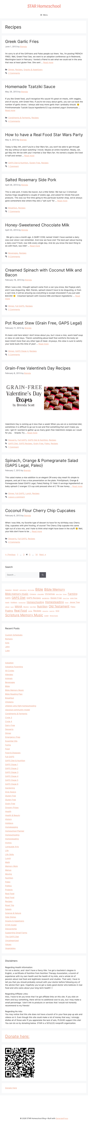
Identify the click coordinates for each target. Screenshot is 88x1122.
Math (7, 862)
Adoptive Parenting (14, 667)
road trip (51, 611)
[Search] (42, 575)
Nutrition (42, 606)
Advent (15, 590)
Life (7, 850)
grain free (73, 598)
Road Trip (9, 905)
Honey (67, 602)
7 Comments (14, 211)
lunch (12, 607)
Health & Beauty (12, 815)
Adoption (8, 590)
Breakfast (12, 208)
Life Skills (9, 854)
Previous (10, 554)
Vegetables (10, 948)
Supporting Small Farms (16, 933)
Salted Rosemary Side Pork (30, 179)
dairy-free (59, 594)
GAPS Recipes (25, 443)
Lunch (28, 493)
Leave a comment (16, 497)
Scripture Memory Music (24, 615)
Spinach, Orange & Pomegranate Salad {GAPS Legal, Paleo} (41, 463)
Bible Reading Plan (13, 694)
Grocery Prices (12, 807)
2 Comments (14, 73)
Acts (7, 643)
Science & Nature (13, 913)
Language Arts (12, 847)
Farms (8, 745)
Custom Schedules (13, 635)
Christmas (50, 594)
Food (7, 749)
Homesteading (54, 602)
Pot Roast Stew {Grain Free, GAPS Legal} (43, 323)
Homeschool (22, 602)
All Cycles (31, 590)
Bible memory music (16, 593)
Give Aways (10, 792)
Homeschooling (35, 602)
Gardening (10, 788)
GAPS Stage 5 (11, 780)
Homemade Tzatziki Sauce (30, 86)
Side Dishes (10, 917)
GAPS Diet (13, 443)
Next (42, 554)
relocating (45, 611)
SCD (57, 611)
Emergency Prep (12, 737)
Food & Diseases (13, 753)
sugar (46, 616)
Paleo (47, 443)
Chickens (33, 594)
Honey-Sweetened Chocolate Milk (37, 225)
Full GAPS (19, 306)
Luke (7, 650)
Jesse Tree (75, 602)
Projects (9, 890)
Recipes (18, 69)
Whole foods (54, 616)
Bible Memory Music (14, 690)
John (7, 647)
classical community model (17, 710)
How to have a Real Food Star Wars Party (44, 134)
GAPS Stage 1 (11, 764)
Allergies (9, 674)
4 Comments (14, 121)
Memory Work (11, 866)
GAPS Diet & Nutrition (18, 163)
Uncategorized (12, 940)
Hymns (8, 843)
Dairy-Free (10, 725)
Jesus (7, 607)
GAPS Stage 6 (11, 784)
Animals (8, 678)
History (8, 819)
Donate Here (11, 1088)
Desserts (12, 440)
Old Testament (59, 606)
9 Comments (14, 256)
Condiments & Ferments (19, 118)
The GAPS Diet (12, 936)
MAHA (18, 606)
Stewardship (11, 929)
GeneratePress (62, 1118)
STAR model (10, 925)
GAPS (8, 598)
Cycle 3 (8, 717)
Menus (8, 870)
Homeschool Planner (14, 831)
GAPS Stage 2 (11, 768)
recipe (30, 611)
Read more (48, 62)
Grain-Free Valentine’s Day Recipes (37, 368)
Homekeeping (11, 827)
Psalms (9, 610)
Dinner (11, 69)
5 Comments (14, 354)
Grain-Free (38, 443)
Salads (8, 909)
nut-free (33, 607)
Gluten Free (34, 163)
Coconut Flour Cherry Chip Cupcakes (40, 510)
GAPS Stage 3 (11, 772)
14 (36, 554)
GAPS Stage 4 (21, 351)
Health (7, 602)
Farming (72, 593)
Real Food (20, 610)
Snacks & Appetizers (33, 69)
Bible (39, 589)
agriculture (23, 590)
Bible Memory (54, 589)
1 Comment (13, 166)
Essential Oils (11, 741)
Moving (26, 607)
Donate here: (17, 1036)
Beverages (13, 253)
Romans (9, 639)
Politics (8, 886)
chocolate (40, 594)
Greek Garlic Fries (22, 41)
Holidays (14, 602)
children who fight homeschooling (20, 706)
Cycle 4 (8, 721)
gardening (45, 598)
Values (8, 944)
